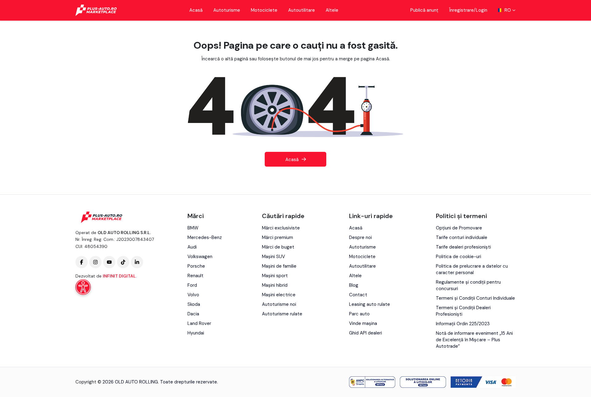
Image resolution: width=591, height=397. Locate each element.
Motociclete (264, 10)
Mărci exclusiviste (281, 228)
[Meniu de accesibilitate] (83, 287)
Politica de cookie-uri (458, 256)
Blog (353, 285)
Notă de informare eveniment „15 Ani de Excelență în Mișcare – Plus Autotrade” (474, 339)
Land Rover (199, 323)
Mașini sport (275, 276)
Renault (195, 276)
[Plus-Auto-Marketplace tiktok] (123, 262)
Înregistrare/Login (468, 10)
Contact (358, 295)
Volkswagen (199, 256)
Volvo (193, 295)
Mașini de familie (279, 266)
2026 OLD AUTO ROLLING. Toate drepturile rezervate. (160, 382)
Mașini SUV (273, 256)
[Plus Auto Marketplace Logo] (96, 10)
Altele (332, 10)
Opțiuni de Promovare (459, 228)
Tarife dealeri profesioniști (463, 247)
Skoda (193, 304)
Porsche (196, 266)
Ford (192, 285)
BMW (193, 228)
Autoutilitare (301, 10)
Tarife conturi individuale (461, 237)
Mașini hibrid (274, 285)
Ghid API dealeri (365, 333)
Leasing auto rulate (369, 304)
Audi (192, 247)
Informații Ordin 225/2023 (463, 324)
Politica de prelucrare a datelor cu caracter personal (472, 269)
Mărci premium (277, 237)
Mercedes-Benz (204, 237)
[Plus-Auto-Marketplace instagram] (95, 262)
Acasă (196, 10)
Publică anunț (424, 10)
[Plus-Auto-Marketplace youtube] (109, 262)
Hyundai (195, 333)
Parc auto (359, 314)
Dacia (193, 314)
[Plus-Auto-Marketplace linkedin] (137, 262)
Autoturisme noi (279, 304)
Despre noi (360, 237)
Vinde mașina (363, 323)
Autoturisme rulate (282, 314)
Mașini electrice (279, 295)
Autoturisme (226, 10)
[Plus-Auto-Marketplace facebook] (81, 262)
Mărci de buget (278, 247)
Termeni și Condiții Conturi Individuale (475, 298)
